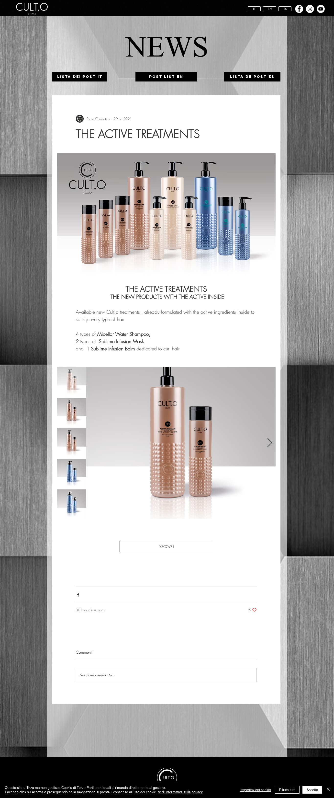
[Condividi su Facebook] (78, 594)
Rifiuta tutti (287, 789)
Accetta (312, 789)
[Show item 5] (71, 504)
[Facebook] (299, 9)
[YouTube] (321, 9)
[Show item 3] (71, 443)
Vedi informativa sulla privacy (180, 791)
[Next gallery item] (270, 443)
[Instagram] (310, 9)
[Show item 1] (71, 381)
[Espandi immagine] (181, 443)
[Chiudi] (328, 789)
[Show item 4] (71, 473)
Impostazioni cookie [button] (255, 789)
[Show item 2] (71, 412)
